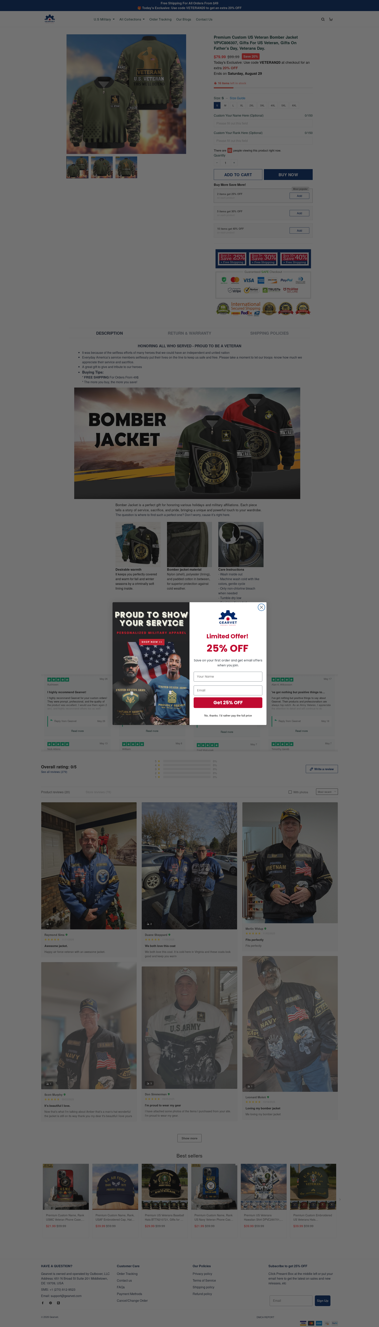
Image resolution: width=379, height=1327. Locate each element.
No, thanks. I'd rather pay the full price (228, 715)
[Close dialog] (261, 607)
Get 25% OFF (228, 702)
